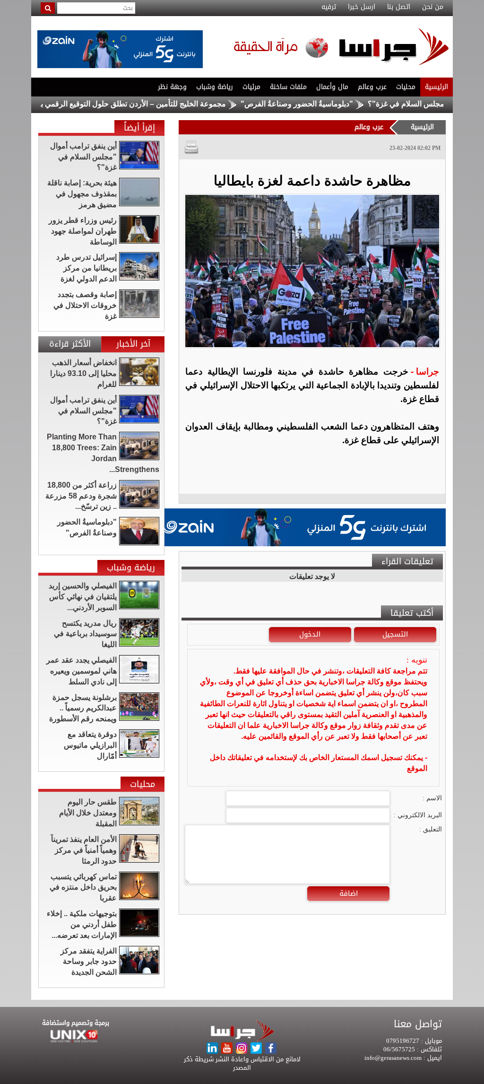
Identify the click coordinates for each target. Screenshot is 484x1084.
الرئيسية (436, 86)
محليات (405, 86)
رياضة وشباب (214, 86)
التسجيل (395, 634)
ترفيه (328, 7)
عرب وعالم (372, 86)
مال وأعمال (332, 86)
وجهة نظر (172, 86)
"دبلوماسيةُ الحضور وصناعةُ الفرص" (324, 104)
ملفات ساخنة (288, 86)
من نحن (432, 7)
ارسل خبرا (361, 7)
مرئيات (251, 86)
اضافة (348, 893)
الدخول (309, 634)
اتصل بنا (398, 7)
